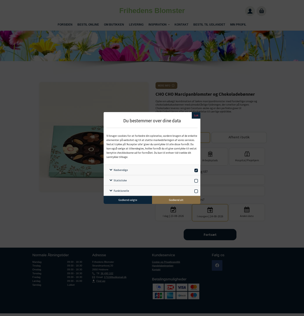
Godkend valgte (127, 200)
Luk (196, 115)
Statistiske (120, 180)
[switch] (195, 170)
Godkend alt (176, 200)
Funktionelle (121, 190)
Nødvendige (121, 170)
